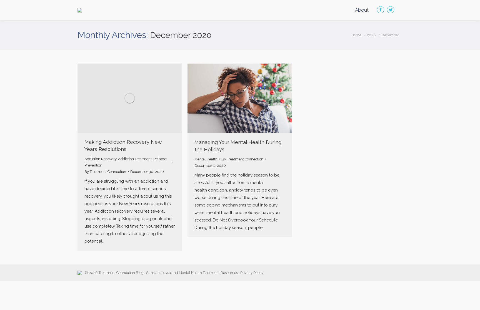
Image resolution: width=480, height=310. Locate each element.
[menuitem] (362, 10)
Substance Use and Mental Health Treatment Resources (192, 273)
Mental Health (206, 159)
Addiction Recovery (100, 159)
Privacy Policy (251, 273)
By (105, 172)
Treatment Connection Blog (121, 273)
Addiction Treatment (135, 159)
